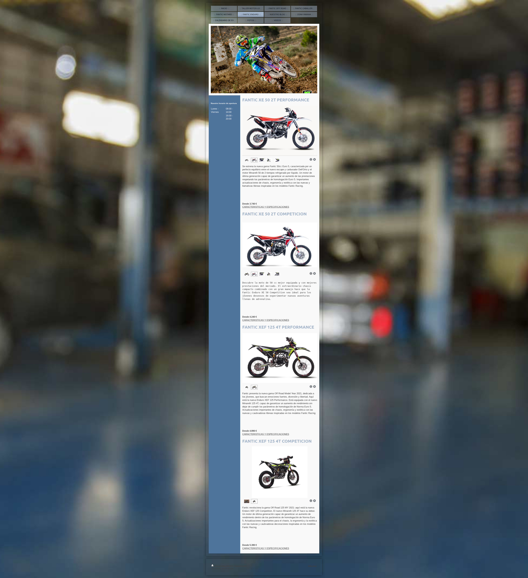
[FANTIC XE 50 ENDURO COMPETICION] (246, 274)
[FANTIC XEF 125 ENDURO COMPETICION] (246, 501)
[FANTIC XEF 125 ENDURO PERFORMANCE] (279, 358)
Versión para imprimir (224, 566)
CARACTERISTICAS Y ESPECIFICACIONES (265, 207)
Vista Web (312, 566)
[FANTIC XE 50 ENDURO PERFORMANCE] (246, 160)
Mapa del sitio (241, 566)
